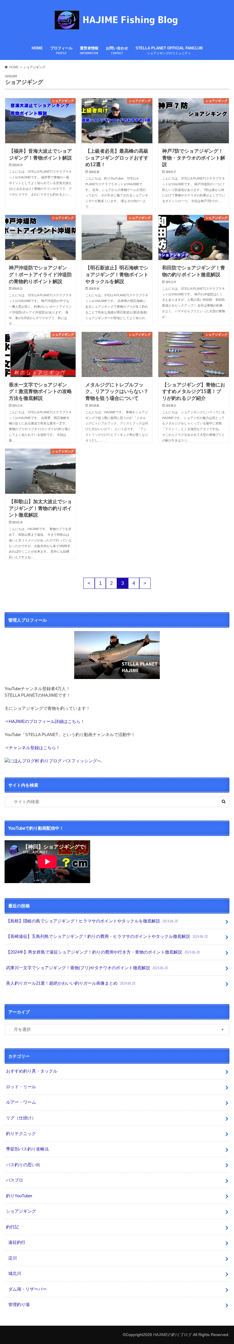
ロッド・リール (21, 1086)
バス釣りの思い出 (23, 1164)
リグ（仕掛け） (21, 1117)
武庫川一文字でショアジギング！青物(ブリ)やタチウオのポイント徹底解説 (87, 967)
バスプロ (14, 1180)
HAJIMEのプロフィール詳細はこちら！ (47, 721)
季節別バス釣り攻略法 (27, 1148)
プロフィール (61, 50)
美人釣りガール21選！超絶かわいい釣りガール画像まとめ (70, 983)
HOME (37, 48)
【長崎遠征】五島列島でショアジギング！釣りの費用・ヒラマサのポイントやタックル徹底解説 (107, 936)
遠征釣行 (16, 1242)
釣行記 (12, 1226)
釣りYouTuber (19, 1195)
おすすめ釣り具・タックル (31, 1071)
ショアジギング (21, 1211)
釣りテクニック (21, 1133)
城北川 (14, 1273)
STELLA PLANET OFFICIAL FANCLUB (169, 50)
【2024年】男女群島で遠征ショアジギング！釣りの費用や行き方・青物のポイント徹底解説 (103, 952)
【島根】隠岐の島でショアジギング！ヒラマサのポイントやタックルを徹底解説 (92, 920)
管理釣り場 (19, 1304)
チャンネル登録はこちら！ (34, 747)
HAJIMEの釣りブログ (172, 1335)
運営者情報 (89, 50)
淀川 (12, 1258)
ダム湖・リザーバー (27, 1289)
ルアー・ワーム (21, 1102)
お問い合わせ (117, 50)
